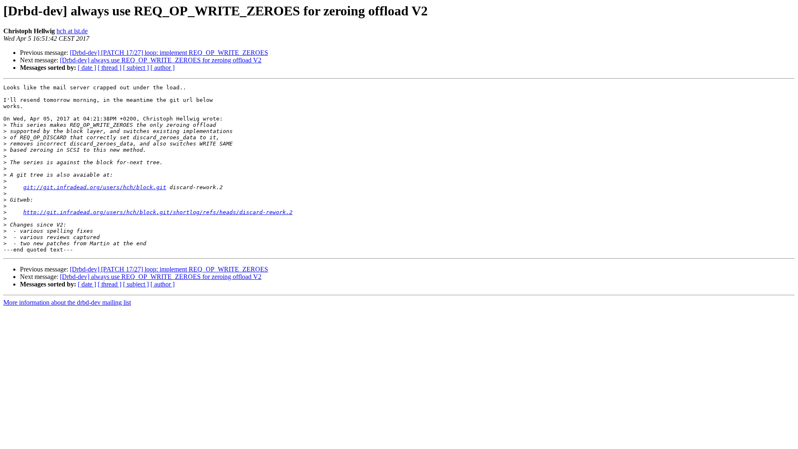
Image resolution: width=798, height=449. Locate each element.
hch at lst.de (72, 31)
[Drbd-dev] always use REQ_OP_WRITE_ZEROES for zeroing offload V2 (160, 60)
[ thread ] (109, 67)
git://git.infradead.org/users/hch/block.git (94, 187)
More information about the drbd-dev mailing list (67, 302)
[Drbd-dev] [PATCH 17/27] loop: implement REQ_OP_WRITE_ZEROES (169, 52)
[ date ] (87, 67)
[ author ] (162, 67)
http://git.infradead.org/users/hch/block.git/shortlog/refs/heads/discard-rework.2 (158, 212)
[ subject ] (136, 67)
